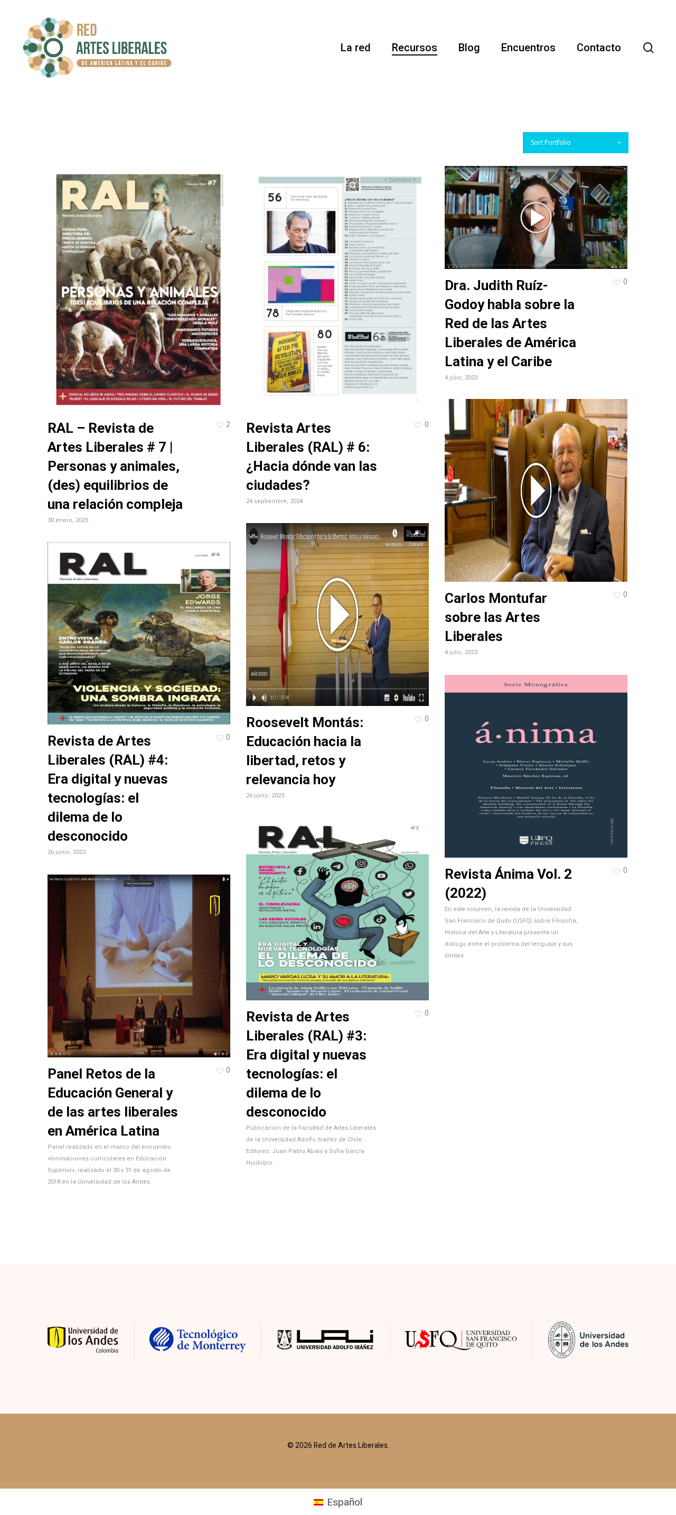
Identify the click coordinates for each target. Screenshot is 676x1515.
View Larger (108, 278)
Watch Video (110, 956)
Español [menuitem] (344, 1502)
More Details (167, 278)
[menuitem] (338, 1502)
